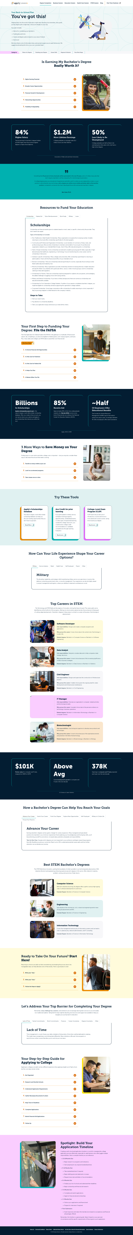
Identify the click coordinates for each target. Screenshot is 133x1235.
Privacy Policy (49, 1229)
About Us (32, 1229)
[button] (49, 79)
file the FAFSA (65, 413)
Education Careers (70, 3)
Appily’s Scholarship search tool (24, 411)
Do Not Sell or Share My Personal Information (75, 1229)
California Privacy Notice (58, 1229)
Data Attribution (89, 1229)
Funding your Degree (41, 52)
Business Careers (58, 3)
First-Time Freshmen (113, 3)
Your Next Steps (78, 52)
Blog (101, 3)
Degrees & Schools (66, 52)
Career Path (54, 52)
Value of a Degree (27, 52)
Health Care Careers (83, 3)
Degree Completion (45, 3)
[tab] (30, 216)
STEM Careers (94, 3)
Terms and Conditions (40, 1229)
